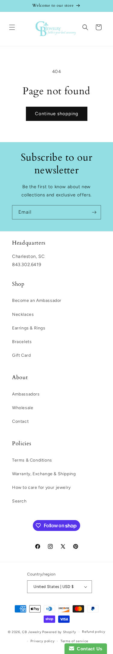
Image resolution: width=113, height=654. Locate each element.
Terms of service (74, 641)
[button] (12, 27)
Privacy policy (42, 641)
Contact (20, 421)
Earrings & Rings (29, 328)
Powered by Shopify (59, 632)
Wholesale (22, 407)
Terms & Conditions (32, 460)
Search (19, 501)
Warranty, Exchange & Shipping (44, 473)
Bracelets (22, 341)
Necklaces (23, 314)
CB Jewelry (31, 632)
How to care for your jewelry (41, 487)
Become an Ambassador (36, 300)
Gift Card (21, 355)
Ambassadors (26, 394)
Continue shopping (56, 113)
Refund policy (93, 632)
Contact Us (88, 648)
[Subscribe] (94, 212)
